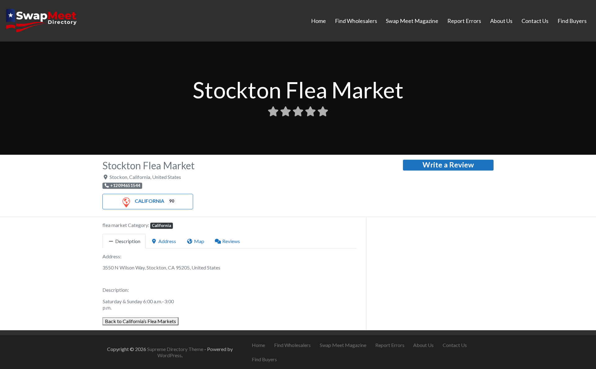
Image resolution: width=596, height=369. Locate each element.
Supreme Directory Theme (175, 349)
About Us (501, 20)
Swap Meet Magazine (412, 20)
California (149, 201)
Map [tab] (199, 241)
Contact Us (535, 20)
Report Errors (464, 20)
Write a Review (448, 164)
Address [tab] (167, 241)
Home (318, 20)
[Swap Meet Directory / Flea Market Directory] (41, 19)
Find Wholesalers (356, 20)
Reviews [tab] (231, 241)
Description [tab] (127, 241)
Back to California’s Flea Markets (140, 321)
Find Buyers (572, 20)
